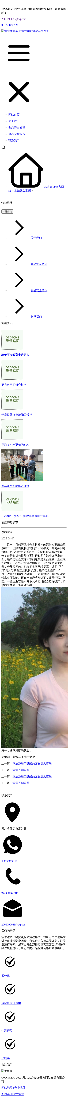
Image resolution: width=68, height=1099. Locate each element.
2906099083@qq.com (13, 19)
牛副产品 (7, 1030)
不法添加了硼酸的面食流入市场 (32, 763)
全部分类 (7, 211)
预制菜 (5, 1058)
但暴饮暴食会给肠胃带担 (16, 414)
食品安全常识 (22, 190)
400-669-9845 (9, 860)
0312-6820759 (9, 24)
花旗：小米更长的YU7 (15, 444)
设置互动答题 (21, 769)
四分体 (5, 975)
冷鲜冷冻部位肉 (11, 1003)
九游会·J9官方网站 (12, 1094)
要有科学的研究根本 (14, 384)
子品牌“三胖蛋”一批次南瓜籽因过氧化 (24, 516)
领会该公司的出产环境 (15, 486)
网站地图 (7, 1087)
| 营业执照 (19, 1087)
